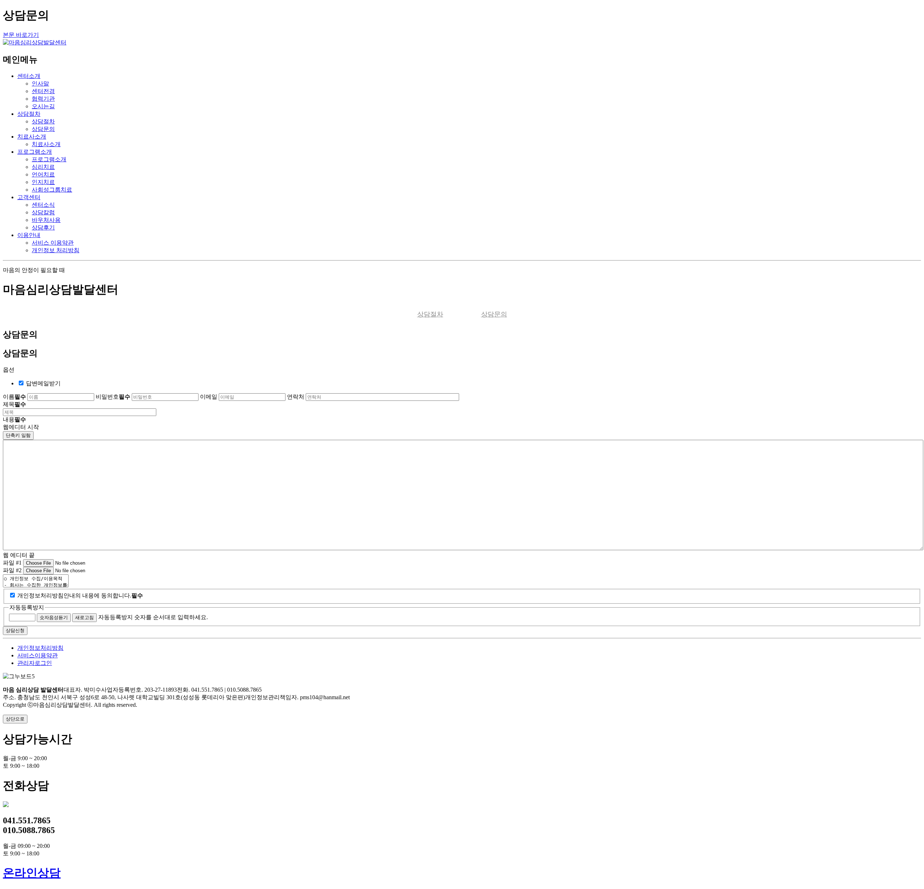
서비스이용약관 (37, 655)
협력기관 (43, 99)
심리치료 (43, 167)
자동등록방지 (26, 607)
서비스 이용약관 (53, 243)
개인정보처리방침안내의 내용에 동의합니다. (80, 595)
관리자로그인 (34, 663)
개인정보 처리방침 (55, 250)
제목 (14, 404)
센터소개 (28, 76)
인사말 (40, 83)
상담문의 (43, 129)
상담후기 (43, 227)
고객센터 (28, 197)
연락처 (295, 397)
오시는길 (43, 106)
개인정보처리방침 (40, 648)
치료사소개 (31, 136)
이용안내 (28, 235)
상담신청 (15, 630)
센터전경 (43, 91)
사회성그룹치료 (52, 190)
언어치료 (43, 174)
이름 (14, 397)
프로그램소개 (34, 152)
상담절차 (28, 114)
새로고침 (84, 617)
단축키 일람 (18, 435)
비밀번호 (113, 397)
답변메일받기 (43, 383)
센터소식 (43, 205)
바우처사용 (46, 220)
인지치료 (43, 182)
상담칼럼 (43, 212)
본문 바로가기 (21, 35)
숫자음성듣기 (54, 617)
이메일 (208, 397)
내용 (14, 419)
